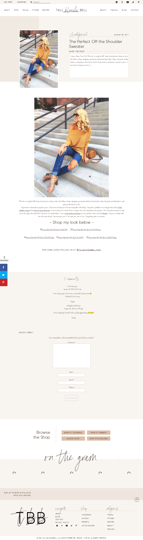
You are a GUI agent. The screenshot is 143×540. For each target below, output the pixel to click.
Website (71, 388)
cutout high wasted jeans (73, 213)
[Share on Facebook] (3, 267)
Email (71, 380)
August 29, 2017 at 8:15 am (72, 289)
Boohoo (105, 213)
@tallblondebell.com (89, 250)
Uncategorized (79, 35)
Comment (72, 343)
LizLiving (70, 286)
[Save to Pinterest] (3, 282)
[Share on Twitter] (3, 275)
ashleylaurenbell (72, 306)
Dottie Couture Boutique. (42, 211)
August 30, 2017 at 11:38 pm (73, 309)
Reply (72, 301)
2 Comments (71, 280)
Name (71, 372)
